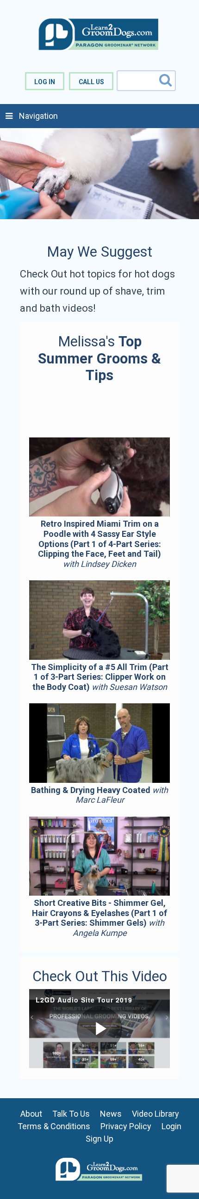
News (111, 1114)
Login (171, 1126)
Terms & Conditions (54, 1126)
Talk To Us (71, 1114)
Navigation (38, 116)
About (31, 1114)
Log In (44, 82)
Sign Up (99, 1139)
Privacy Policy (125, 1126)
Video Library (155, 1114)
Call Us (91, 82)
